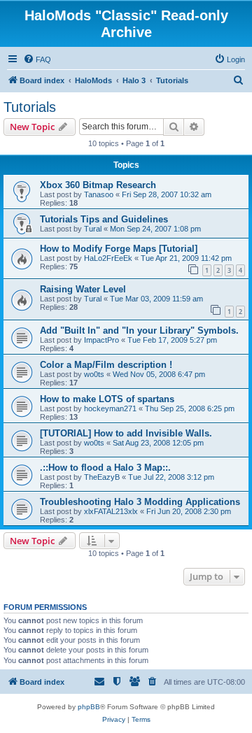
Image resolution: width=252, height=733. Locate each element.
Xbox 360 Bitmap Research (98, 185)
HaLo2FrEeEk (108, 258)
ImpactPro (101, 340)
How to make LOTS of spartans (107, 399)
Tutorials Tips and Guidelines (104, 219)
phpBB (89, 707)
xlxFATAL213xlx (111, 511)
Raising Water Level (83, 289)
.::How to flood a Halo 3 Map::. (105, 467)
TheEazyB (102, 477)
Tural (93, 229)
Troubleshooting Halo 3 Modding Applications (140, 502)
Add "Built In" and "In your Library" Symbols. (139, 330)
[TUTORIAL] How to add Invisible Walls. (126, 433)
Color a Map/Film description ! (106, 365)
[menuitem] (37, 59)
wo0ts (94, 374)
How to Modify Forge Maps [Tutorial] (118, 248)
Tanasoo (98, 194)
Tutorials (30, 107)
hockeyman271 (110, 408)
